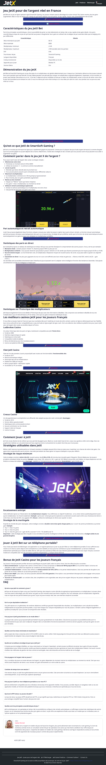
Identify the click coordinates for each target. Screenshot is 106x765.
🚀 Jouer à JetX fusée (53, 432)
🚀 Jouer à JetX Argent (53, 19)
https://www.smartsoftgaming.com (81, 761)
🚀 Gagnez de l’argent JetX (53, 538)
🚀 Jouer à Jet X (53, 238)
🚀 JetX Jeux (53, 368)
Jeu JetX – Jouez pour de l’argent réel (28, 757)
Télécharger (91, 3)
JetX (77, 3)
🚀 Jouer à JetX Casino (53, 345)
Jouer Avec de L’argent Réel (53, 141)
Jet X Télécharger (46, 757)
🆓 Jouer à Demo (53, 24)
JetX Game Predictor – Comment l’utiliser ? (66, 757)
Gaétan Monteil (20, 723)
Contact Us (83, 757)
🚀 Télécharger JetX (53, 555)
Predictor (83, 3)
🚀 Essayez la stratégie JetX (53, 464)
